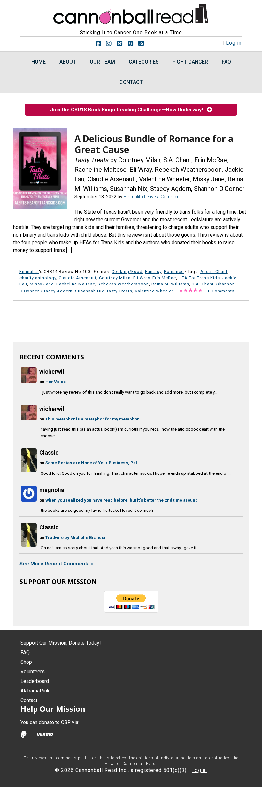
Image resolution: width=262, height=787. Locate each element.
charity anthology (37, 278)
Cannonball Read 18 (131, 13)
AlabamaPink (35, 691)
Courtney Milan (115, 278)
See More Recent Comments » (56, 564)
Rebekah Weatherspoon (123, 284)
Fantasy (153, 271)
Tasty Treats (119, 291)
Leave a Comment (162, 197)
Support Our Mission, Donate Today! (60, 643)
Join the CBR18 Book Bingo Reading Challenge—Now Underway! (128, 110)
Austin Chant (213, 271)
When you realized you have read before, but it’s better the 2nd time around (121, 500)
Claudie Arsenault (77, 278)
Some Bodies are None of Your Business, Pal (91, 462)
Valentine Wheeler (154, 291)
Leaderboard (34, 681)
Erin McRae (164, 278)
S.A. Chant (203, 284)
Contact (28, 700)
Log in (234, 43)
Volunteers (32, 672)
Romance (174, 271)
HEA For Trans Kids (199, 278)
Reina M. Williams (170, 284)
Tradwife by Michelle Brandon (76, 537)
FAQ (25, 652)
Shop (26, 662)
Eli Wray (141, 278)
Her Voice (55, 381)
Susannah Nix (89, 291)
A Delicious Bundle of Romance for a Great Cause (154, 143)
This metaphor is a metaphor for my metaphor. (92, 418)
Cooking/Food (127, 271)
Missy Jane (42, 284)
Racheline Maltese (75, 284)
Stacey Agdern (57, 291)
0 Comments (221, 291)
